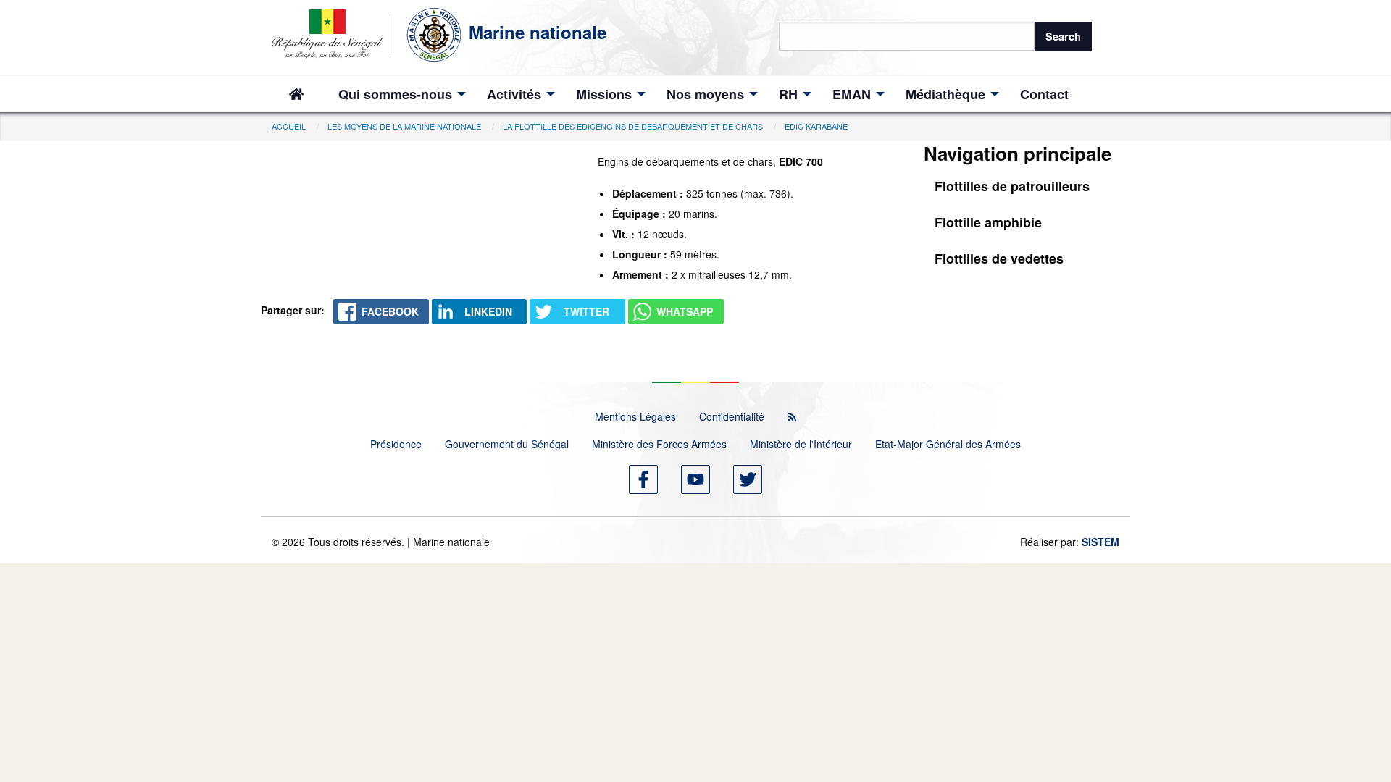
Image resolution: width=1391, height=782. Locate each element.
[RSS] (792, 416)
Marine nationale (537, 32)
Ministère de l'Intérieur (801, 444)
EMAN (851, 94)
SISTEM (1100, 541)
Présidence (396, 444)
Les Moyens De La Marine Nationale (404, 126)
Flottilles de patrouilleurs (1012, 186)
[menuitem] (296, 94)
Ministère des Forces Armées (659, 444)
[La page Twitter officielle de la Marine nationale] (748, 479)
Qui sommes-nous (395, 94)
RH (788, 94)
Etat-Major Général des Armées (948, 444)
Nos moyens (705, 94)
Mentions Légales (635, 416)
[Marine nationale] (370, 32)
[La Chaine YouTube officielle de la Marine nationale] (695, 479)
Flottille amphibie (988, 222)
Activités (514, 94)
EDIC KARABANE (816, 126)
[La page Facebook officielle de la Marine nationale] (643, 479)
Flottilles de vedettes (999, 258)
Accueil (289, 126)
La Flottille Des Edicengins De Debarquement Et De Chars (633, 126)
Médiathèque (945, 94)
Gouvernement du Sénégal (507, 444)
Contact (1044, 94)
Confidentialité (731, 416)
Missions (604, 94)
